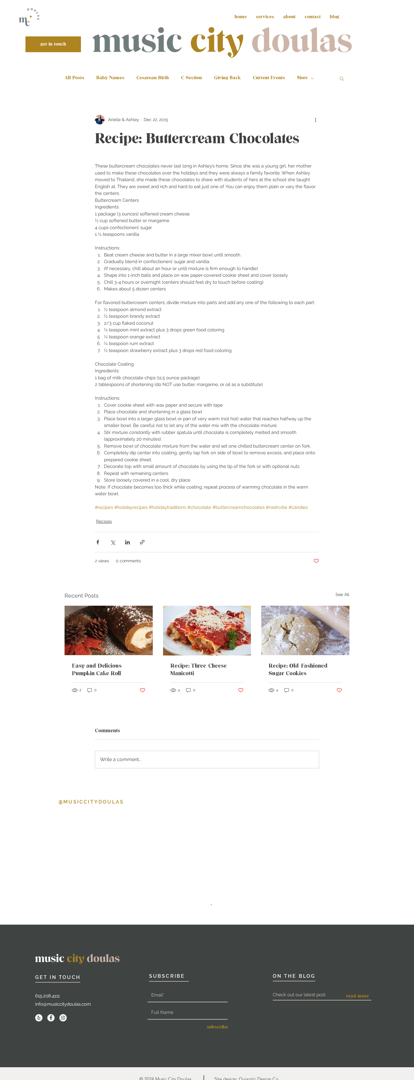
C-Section (191, 78)
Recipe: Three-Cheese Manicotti (198, 670)
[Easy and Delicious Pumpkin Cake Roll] (109, 630)
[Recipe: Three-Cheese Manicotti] (207, 630)
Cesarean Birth (152, 78)
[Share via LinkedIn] (127, 542)
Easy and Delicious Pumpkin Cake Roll (97, 670)
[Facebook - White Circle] (51, 963)
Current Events (269, 78)
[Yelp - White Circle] (38, 963)
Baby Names (110, 78)
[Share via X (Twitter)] (112, 542)
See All (342, 594)
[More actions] (315, 119)
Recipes (104, 521)
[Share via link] (142, 542)
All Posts (74, 78)
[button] (342, 78)
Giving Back (227, 78)
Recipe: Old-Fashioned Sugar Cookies (298, 670)
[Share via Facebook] (98, 542)
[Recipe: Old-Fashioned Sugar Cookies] (305, 630)
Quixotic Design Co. (259, 1024)
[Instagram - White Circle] (63, 963)
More (302, 78)
